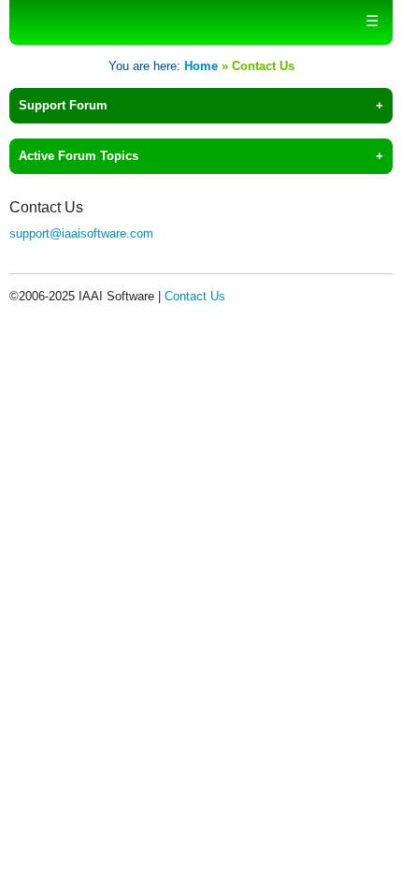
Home (201, 66)
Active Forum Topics (78, 156)
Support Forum (63, 105)
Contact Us (195, 296)
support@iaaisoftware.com (81, 233)
